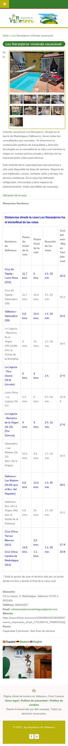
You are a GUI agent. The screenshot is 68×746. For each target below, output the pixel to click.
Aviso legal (12, 700)
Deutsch (24, 641)
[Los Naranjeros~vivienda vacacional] (37, 91)
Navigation (4, 4)
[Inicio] (33, 19)
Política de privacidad (34, 700)
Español (11, 641)
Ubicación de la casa (14, 195)
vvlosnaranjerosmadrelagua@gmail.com (34, 609)
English (37, 641)
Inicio (6, 35)
